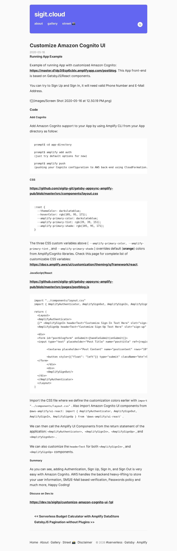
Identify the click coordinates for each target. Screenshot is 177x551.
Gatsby (129, 542)
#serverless (114, 542)
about (38, 23)
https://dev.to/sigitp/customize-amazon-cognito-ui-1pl (71, 502)
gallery (53, 23)
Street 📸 (69, 542)
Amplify (142, 542)
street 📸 (68, 23)
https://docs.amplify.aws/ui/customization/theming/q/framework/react (83, 264)
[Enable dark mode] (140, 24)
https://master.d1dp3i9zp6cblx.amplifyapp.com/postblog (73, 70)
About (44, 542)
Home (34, 542)
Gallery (55, 542)
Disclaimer (85, 542)
